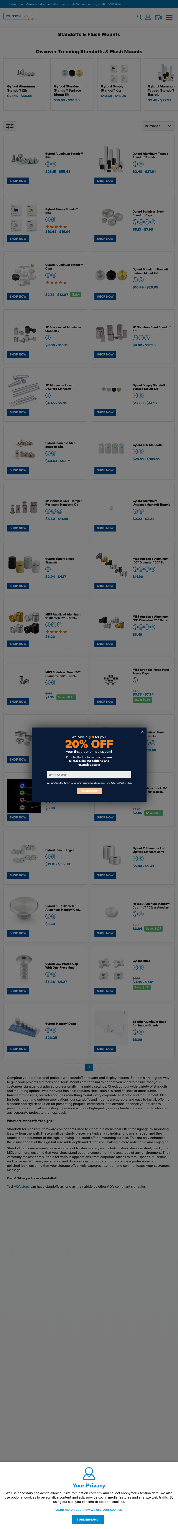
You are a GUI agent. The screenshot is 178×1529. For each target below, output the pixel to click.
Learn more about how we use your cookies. (89, 1509)
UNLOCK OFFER (89, 791)
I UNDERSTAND (88, 1519)
